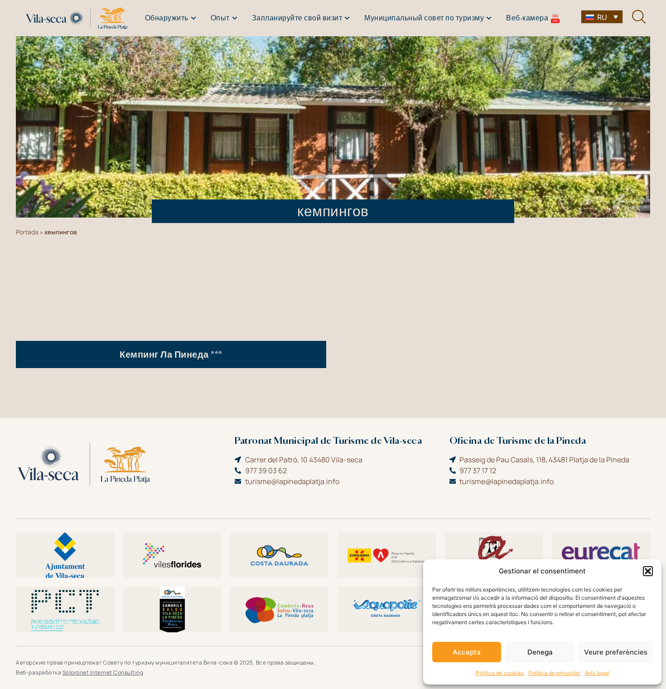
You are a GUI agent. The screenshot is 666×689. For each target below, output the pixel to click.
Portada (27, 232)
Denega (540, 652)
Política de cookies (500, 673)
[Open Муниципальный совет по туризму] (489, 18)
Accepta (467, 652)
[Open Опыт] (234, 18)
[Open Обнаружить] (193, 18)
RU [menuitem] (602, 17)
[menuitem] (602, 17)
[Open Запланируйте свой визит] (347, 18)
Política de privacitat (554, 673)
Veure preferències (615, 652)
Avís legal (597, 673)
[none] (602, 17)
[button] (647, 571)
